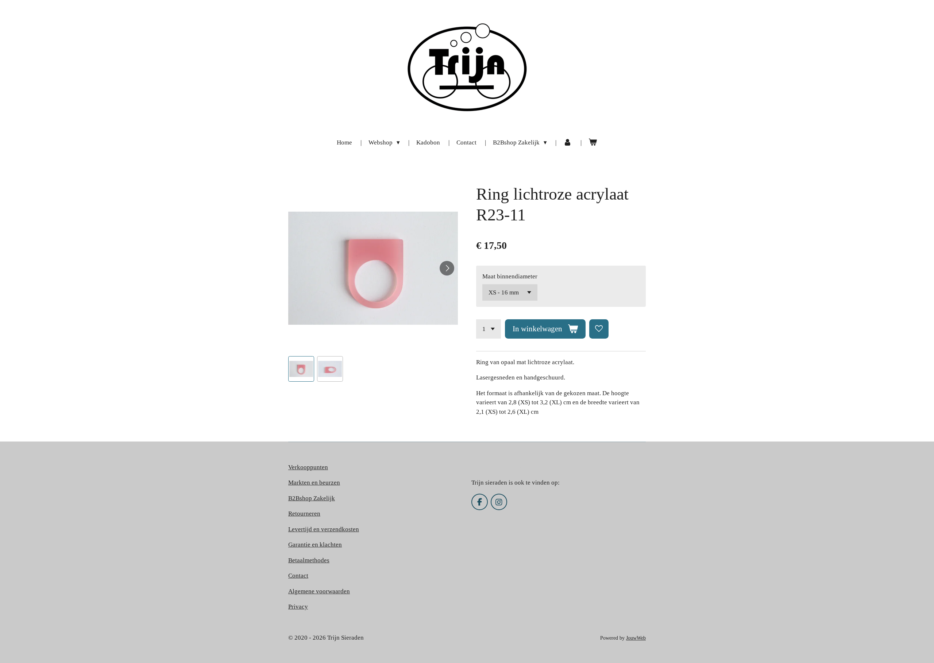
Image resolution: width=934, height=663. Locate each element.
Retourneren (304, 513)
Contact (298, 575)
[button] (301, 369)
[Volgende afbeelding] (447, 268)
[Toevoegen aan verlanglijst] (599, 329)
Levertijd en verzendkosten (323, 529)
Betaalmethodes (308, 560)
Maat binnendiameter (509, 276)
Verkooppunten (308, 467)
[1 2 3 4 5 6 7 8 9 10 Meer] (488, 329)
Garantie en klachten (315, 544)
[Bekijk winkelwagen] (592, 142)
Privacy (298, 606)
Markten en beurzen (314, 482)
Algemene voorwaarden (319, 591)
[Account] (567, 142)
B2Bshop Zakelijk (311, 498)
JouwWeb (636, 638)
